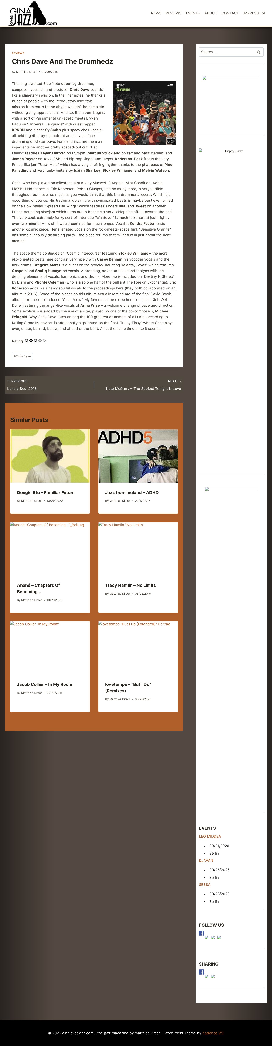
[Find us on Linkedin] (213, 938)
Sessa (205, 884)
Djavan (206, 860)
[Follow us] (201, 933)
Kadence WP (213, 1033)
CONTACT (230, 13)
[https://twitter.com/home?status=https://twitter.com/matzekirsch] (207, 977)
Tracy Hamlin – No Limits (130, 585)
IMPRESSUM (254, 13)
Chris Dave (22, 356)
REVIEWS (173, 13)
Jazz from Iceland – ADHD (132, 492)
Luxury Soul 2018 (22, 385)
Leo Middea (210, 836)
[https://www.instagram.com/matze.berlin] (219, 938)
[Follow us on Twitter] (207, 938)
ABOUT (210, 13)
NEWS (156, 13)
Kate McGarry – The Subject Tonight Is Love (143, 385)
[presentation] (50, 456)
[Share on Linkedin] (213, 977)
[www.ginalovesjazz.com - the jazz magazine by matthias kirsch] (201, 972)
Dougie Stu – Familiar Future (46, 492)
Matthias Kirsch (26, 71)
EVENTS (193, 13)
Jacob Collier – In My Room (44, 684)
